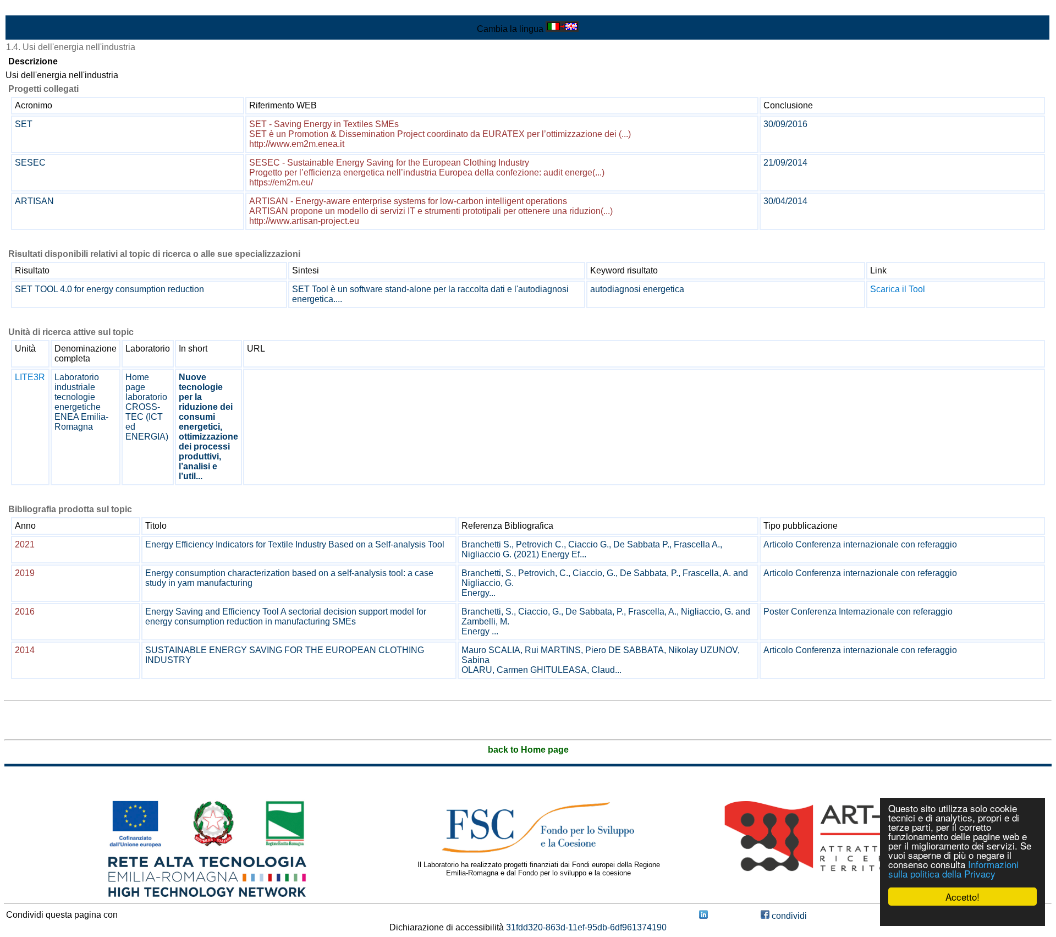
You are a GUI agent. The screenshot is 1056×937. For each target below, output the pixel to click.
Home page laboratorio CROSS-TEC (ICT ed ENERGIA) (146, 406)
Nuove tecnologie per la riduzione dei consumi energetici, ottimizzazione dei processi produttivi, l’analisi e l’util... (208, 426)
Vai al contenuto (35, 9)
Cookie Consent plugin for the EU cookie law (962, 915)
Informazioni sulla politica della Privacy (953, 868)
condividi (788, 915)
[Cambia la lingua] (562, 29)
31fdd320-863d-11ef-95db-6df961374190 (586, 927)
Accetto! (962, 896)
